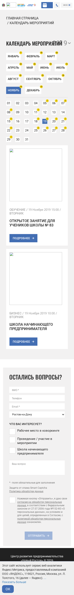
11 (36, 112)
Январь (14, 55)
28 (63, 130)
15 (9, 121)
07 (63, 103)
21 (63, 121)
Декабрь (34, 89)
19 (45, 121)
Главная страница (22, 18)
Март (52, 55)
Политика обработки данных (26, 491)
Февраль (34, 55)
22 (9, 130)
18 (36, 121)
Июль (61, 66)
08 (9, 112)
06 (54, 103)
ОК (8, 589)
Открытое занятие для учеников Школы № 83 (32, 223)
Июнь (45, 66)
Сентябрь (34, 78)
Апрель (14, 66)
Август (14, 78)
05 (45, 103)
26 (45, 130)
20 (54, 121)
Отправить (36, 535)
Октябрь (55, 78)
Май (31, 66)
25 (36, 130)
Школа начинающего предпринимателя (31, 326)
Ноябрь (14, 89)
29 (9, 139)
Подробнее (21, 238)
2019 (59, 43)
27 (54, 130)
